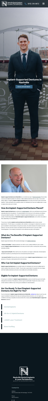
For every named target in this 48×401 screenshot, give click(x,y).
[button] (43, 4)
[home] (12, 4)
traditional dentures (31, 241)
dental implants (25, 211)
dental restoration (37, 197)
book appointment (24, 86)
